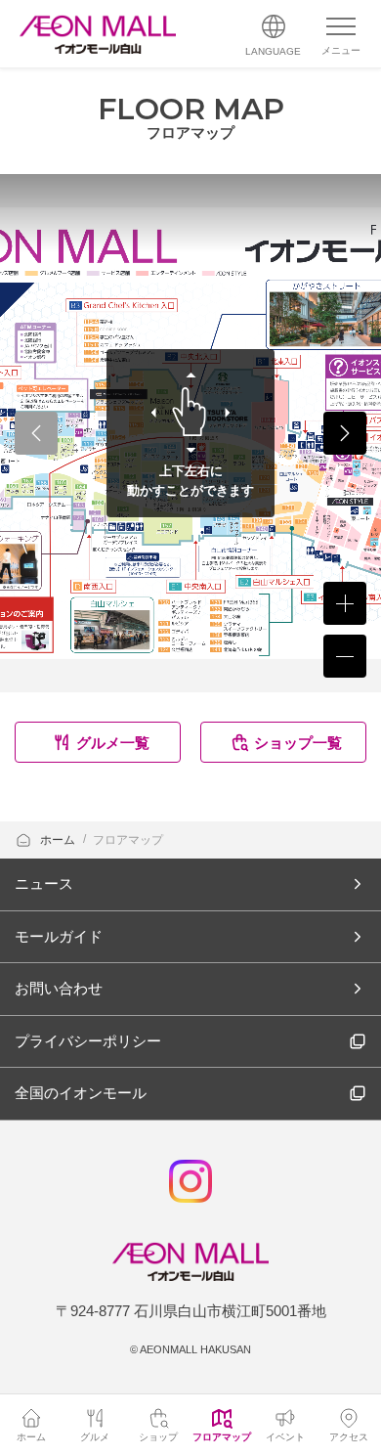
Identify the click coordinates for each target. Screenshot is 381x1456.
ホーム (59, 840)
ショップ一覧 (298, 742)
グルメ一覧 (112, 742)
